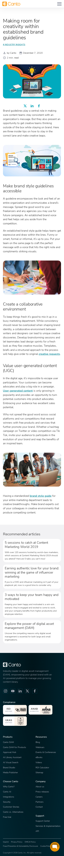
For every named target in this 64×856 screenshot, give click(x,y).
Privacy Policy (16, 842)
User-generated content (18, 391)
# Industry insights (14, 44)
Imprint (6, 842)
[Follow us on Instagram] (5, 691)
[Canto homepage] (11, 4)
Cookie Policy (45, 846)
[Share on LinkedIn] (32, 106)
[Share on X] (25, 106)
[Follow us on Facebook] (34, 691)
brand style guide (40, 496)
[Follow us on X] (27, 691)
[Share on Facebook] (39, 106)
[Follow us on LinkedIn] (20, 691)
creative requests (49, 354)
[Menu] (59, 3)
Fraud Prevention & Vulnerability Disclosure (20, 846)
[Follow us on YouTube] (12, 691)
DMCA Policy (30, 842)
